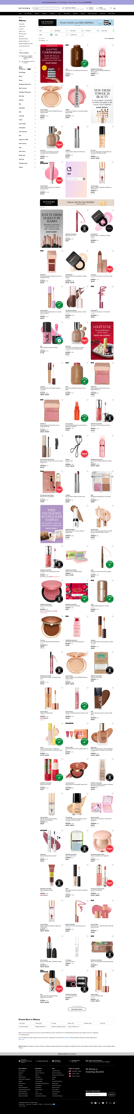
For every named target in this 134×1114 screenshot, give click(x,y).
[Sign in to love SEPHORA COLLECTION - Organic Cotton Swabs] (112, 652)
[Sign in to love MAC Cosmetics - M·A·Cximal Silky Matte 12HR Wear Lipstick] (62, 936)
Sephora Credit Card (39, 1072)
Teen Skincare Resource (57, 1095)
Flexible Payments (56, 1091)
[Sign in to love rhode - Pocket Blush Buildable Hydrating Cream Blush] (87, 363)
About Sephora (22, 1070)
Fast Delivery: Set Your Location (29, 62)
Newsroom (21, 1072)
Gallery (36, 1075)
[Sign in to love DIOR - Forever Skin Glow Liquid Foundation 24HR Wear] (112, 687)
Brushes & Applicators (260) (26, 43)
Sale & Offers (111, 13)
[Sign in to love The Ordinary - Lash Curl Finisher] (87, 936)
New (20, 13)
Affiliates (20, 1081)
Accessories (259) (23, 38)
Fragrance (52, 13)
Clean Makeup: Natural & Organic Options (91, 1046)
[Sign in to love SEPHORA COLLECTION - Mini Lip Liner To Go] (87, 210)
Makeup (37, 13)
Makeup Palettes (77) (24, 41)
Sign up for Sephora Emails (93, 1091)
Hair (59, 13)
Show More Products (76, 1009)
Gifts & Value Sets (92, 13)
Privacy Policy (22, 1104)
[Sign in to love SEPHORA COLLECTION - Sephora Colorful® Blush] (62, 580)
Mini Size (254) (22, 34)
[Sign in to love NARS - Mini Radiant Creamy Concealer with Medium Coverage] (87, 865)
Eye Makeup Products (75, 1046)
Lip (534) (21, 29)
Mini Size (75, 13)
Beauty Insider (38, 1070)
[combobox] (46, 8)
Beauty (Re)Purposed (23, 1093)
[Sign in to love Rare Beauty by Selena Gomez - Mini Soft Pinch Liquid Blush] (62, 471)
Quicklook (77, 66)
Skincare (44, 13)
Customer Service (56, 1070)
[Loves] (111, 8)
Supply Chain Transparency (24, 1079)
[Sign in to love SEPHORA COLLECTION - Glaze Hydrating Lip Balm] (62, 865)
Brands (83, 13)
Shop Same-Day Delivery (40, 1095)
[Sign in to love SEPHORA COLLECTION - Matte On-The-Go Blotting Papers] (87, 546)
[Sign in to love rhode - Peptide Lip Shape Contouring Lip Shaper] (112, 546)
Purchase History (39, 1079)
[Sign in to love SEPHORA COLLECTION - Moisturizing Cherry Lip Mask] (87, 580)
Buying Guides (55, 1083)
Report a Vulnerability (23, 1095)
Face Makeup (65, 1046)
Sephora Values (22, 1077)
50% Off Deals (28, 13)
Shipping (54, 1077)
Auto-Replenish (38, 1085)
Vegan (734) (22, 31)
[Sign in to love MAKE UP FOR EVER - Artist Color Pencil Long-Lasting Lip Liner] (87, 900)
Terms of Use (28, 1104)
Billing (53, 1079)
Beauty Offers (38, 1087)
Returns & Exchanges (56, 1072)
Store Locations (55, 1089)
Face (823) (21, 24)
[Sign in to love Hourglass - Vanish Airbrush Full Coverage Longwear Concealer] (62, 363)
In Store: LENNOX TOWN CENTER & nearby (27, 57)
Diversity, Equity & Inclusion (24, 1089)
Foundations (31, 1046)
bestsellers (67, 1037)
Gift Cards (102, 13)
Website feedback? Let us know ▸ (67, 1054)
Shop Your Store (38, 1093)
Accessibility (54, 1093)
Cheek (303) (22, 26)
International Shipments (57, 1081)
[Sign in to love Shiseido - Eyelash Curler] (87, 435)
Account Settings (38, 1081)
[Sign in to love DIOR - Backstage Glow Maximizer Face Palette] (112, 471)
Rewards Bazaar (38, 1089)
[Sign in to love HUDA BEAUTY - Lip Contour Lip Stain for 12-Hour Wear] (112, 286)
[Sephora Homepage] (24, 8)
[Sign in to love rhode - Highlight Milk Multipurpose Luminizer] (112, 580)
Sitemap (40, 1104)
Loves (36, 1091)
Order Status (38, 1077)
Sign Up (112, 1094)
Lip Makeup (48, 1046)
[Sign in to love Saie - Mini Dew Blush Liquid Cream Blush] (62, 322)
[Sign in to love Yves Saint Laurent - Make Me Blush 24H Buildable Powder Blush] (87, 759)
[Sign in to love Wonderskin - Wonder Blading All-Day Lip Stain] (62, 830)
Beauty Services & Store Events (42, 1083)
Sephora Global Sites (23, 1087)
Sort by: (109, 38)
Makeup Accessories (57, 1046)
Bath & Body (67, 13)
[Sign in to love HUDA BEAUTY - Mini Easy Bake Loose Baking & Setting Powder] (112, 210)
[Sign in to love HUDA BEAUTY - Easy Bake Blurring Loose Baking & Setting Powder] (87, 251)
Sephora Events (22, 1083)
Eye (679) (21, 36)
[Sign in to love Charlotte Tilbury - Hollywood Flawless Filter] (112, 970)
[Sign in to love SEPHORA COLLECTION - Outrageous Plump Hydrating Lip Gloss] (62, 546)
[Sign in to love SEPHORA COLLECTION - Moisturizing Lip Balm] (62, 759)
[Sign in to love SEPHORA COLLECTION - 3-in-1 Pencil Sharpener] (87, 970)
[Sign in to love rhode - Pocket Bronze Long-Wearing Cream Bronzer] (87, 45)
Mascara (42, 1046)
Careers (20, 1075)
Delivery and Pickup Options (58, 1075)
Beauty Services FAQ (56, 1085)
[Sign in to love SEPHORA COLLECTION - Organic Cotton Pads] (87, 830)
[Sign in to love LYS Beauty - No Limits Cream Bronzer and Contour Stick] (112, 251)
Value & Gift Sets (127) (24, 46)
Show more (21, 1039)
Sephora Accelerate (23, 1091)
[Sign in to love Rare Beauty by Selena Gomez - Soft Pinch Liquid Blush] (112, 865)
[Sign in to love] (62, 86)
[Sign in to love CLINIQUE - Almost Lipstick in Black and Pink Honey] (87, 471)
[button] (26, 69)
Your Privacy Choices (48, 1104)
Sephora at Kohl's (56, 1087)
